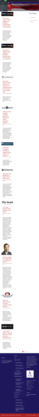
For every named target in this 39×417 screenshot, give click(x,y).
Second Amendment (19, 402)
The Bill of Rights (19, 386)
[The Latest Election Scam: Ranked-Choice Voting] (7, 202)
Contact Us (28, 392)
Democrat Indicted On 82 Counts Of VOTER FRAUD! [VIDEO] (7, 303)
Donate (16, 355)
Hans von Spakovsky (6, 263)
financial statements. (29, 365)
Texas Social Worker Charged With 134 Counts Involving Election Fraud (7, 334)
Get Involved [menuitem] (2, 3)
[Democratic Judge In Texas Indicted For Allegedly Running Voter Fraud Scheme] (7, 14)
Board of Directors (19, 362)
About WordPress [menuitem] (3, 2)
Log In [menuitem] (3, 0)
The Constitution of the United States (19, 383)
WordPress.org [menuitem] (2, 5)
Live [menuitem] (6, 0)
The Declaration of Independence (19, 380)
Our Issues (16, 397)
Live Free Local (17, 392)
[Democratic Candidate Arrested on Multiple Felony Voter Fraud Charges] (7, 143)
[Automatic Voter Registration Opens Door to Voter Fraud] (7, 169)
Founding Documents (18, 376)
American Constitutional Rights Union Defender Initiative (20, 409)
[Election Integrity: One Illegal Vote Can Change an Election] (7, 249)
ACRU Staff (4, 27)
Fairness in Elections (19, 405)
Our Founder (18, 370)
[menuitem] (1, 1)
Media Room (28, 367)
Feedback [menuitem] (1, 10)
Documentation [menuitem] (2, 6)
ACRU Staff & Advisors (20, 368)
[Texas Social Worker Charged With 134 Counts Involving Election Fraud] (7, 326)
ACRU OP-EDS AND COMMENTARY (18, 374)
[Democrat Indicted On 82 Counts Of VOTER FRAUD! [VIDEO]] (7, 295)
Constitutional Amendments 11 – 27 (19, 390)
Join (15, 357)
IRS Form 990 (33, 364)
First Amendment (18, 399)
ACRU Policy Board (19, 365)
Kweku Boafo (5, 213)
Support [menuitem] (1, 9)
